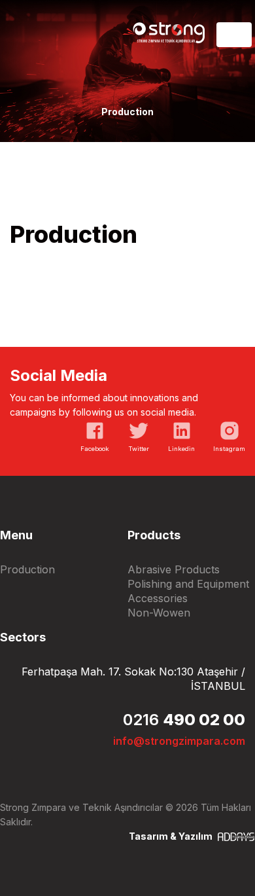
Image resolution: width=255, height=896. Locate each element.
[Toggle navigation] (234, 34)
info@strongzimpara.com (179, 740)
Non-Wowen (159, 612)
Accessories (158, 598)
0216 (184, 719)
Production (27, 569)
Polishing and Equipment (188, 583)
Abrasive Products (174, 569)
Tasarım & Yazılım (171, 836)
